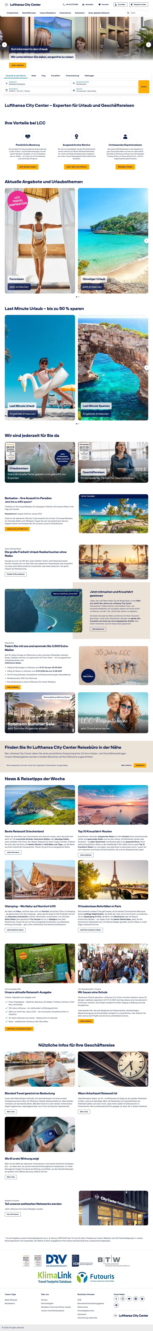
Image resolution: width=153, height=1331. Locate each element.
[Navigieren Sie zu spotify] (142, 1298)
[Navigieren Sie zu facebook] (116, 1298)
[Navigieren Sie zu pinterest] (116, 1305)
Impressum (81, 1314)
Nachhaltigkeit (47, 1303)
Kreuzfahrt (55, 75)
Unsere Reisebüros (48, 13)
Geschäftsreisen (29, 13)
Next (148, 44)
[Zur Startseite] (23, 5)
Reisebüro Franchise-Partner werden (56, 1307)
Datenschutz (82, 1307)
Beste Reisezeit (11, 1300)
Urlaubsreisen (12, 13)
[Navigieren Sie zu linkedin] (135, 1298)
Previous (4, 44)
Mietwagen (89, 75)
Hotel (33, 75)
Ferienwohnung (72, 75)
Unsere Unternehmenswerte (52, 1310)
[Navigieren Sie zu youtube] (129, 1298)
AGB (79, 1300)
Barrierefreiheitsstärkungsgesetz (90, 1303)
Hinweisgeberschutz (85, 1310)
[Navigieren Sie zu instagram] (122, 1298)
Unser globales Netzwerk (98, 13)
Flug (43, 75)
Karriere (44, 1300)
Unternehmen (65, 13)
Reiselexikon (10, 1303)
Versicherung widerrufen (87, 1318)
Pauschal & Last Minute (16, 75)
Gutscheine (80, 13)
